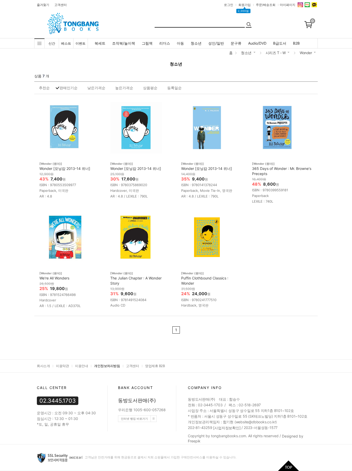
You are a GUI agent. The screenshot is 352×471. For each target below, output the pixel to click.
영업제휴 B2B (155, 366)
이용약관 (62, 366)
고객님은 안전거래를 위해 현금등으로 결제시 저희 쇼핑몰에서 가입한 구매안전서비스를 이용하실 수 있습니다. (160, 457)
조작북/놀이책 (123, 43)
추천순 (44, 88)
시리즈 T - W (276, 53)
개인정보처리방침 (107, 366)
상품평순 (150, 88)
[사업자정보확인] (226, 428)
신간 (51, 43)
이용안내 (81, 366)
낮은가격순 (96, 88)
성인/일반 (216, 43)
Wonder (306, 53)
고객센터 (60, 5)
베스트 (66, 43)
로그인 (228, 5)
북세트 (100, 43)
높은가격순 (124, 88)
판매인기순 (69, 88)
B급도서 (279, 43)
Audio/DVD (257, 43)
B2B (296, 43)
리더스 (164, 43)
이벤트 (81, 43)
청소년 (196, 43)
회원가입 (244, 5)
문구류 (236, 43)
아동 (180, 43)
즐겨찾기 (43, 5)
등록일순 (174, 88)
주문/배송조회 (265, 5)
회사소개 (43, 366)
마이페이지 (287, 5)
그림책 (147, 43)
